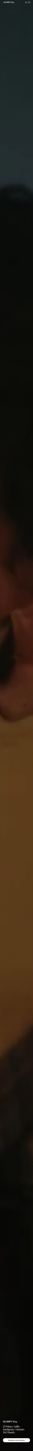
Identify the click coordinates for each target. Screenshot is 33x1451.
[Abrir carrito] (29, 2)
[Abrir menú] (26, 2)
